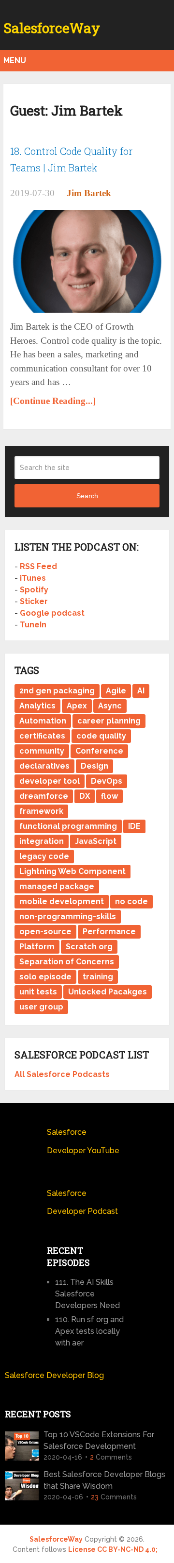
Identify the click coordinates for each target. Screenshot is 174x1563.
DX (84, 796)
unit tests (38, 991)
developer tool (49, 781)
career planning (109, 720)
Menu (14, 60)
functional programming (68, 826)
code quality (101, 735)
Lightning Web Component (72, 871)
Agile (116, 690)
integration (41, 841)
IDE (134, 826)
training (98, 976)
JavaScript (95, 841)
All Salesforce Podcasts (62, 1074)
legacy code (44, 856)
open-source (45, 931)
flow (109, 796)
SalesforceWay (51, 28)
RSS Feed (38, 566)
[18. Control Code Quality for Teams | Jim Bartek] (87, 261)
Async (110, 705)
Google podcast (52, 613)
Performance (109, 931)
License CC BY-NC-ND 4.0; (113, 1549)
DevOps (106, 781)
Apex (77, 705)
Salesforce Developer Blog (54, 1375)
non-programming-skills (67, 916)
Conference (99, 751)
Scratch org (89, 946)
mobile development (61, 901)
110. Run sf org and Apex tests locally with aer (89, 1331)
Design (94, 766)
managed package (56, 886)
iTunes (33, 578)
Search (87, 496)
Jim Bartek (89, 193)
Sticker (34, 601)
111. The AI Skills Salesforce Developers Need (87, 1293)
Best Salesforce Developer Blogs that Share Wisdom (104, 1480)
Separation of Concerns (66, 961)
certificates (42, 735)
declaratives (44, 766)
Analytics (37, 705)
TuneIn (33, 624)
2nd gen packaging (57, 690)
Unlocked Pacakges (107, 991)
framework (41, 811)
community (41, 751)
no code (131, 901)
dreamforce (43, 796)
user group (41, 1006)
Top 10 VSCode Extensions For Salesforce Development (99, 1440)
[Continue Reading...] (53, 401)
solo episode (45, 976)
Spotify (34, 589)
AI (141, 690)
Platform (37, 946)
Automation (42, 720)
